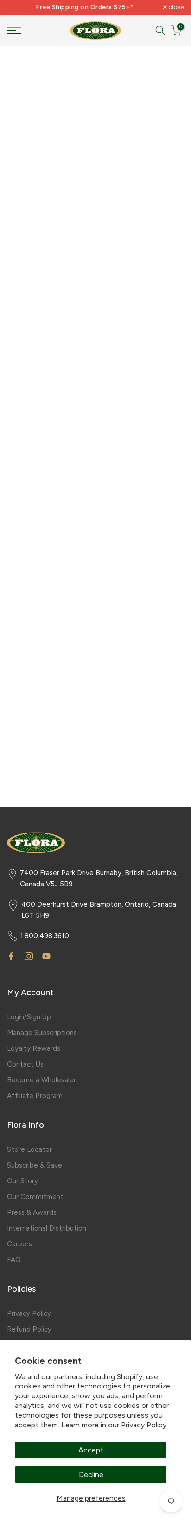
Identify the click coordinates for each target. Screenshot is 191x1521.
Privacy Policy (143, 1424)
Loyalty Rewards (33, 1048)
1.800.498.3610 (44, 936)
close (175, 7)
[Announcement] (85, 7)
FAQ (14, 1260)
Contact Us (25, 1064)
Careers (19, 1244)
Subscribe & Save (34, 1165)
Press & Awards (32, 1212)
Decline (91, 1474)
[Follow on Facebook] (11, 956)
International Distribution (46, 1228)
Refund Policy (29, 1329)
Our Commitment (35, 1197)
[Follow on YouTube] (46, 956)
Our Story (22, 1181)
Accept (90, 1449)
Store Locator (29, 1149)
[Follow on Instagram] (29, 956)
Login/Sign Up (29, 1017)
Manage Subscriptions (42, 1033)
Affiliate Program (35, 1096)
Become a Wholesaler (41, 1080)
